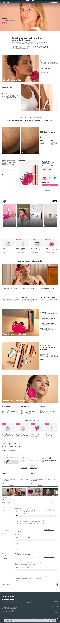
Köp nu (4, 23)
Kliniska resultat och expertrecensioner (44, 120)
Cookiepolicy (56, 612)
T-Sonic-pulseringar (29, 120)
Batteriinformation (30, 605)
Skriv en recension (13, 450)
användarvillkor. (13, 611)
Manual (3, 174)
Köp (53, 620)
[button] (57, 618)
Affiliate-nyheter (55, 601)
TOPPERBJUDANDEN (53, 2)
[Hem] (30, 6)
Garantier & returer (30, 602)
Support (48, 599)
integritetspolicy (7, 611)
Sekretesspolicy (55, 608)
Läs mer (42, 359)
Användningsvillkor (55, 606)
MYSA (57, 603)
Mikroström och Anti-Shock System (15, 120)
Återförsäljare (56, 604)
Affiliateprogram (55, 599)
